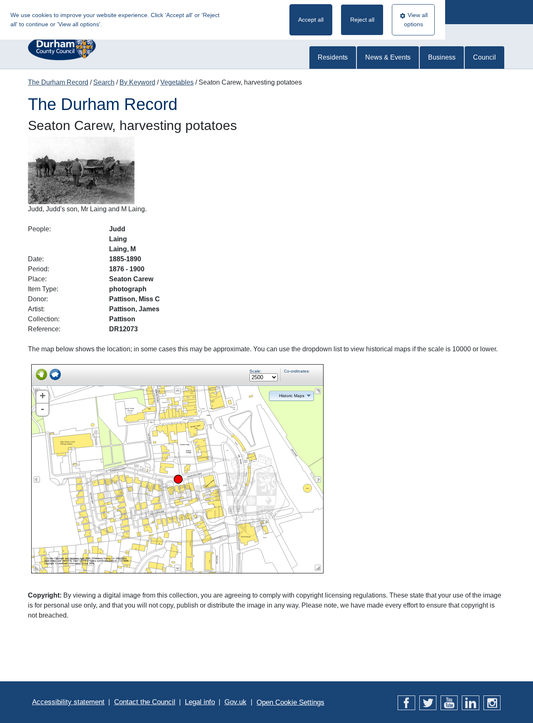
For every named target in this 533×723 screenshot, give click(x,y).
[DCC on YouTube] (449, 701)
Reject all (362, 19)
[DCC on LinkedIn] (470, 701)
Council (484, 57)
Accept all (311, 19)
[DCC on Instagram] (492, 701)
